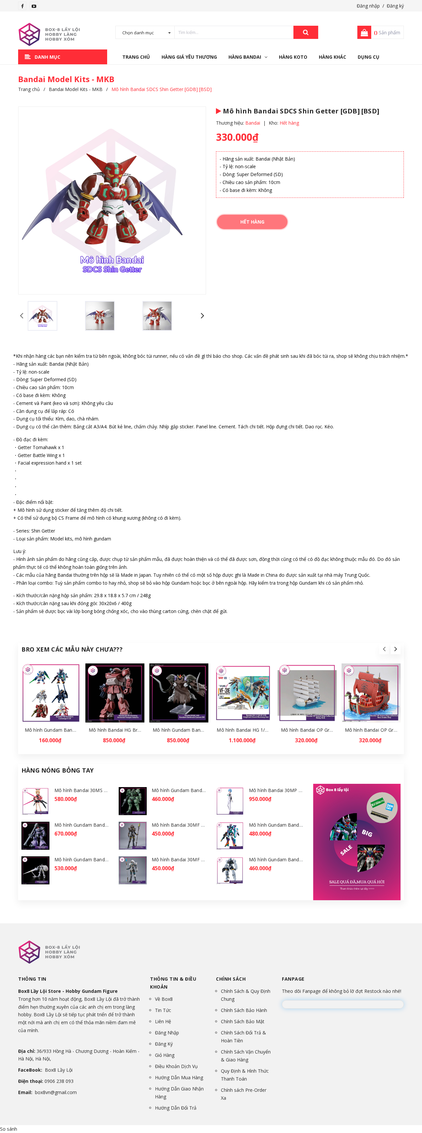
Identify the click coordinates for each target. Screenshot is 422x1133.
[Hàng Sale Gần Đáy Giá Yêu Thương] (357, 842)
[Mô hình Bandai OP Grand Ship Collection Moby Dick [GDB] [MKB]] (307, 692)
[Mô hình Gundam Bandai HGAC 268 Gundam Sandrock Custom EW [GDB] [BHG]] (178, 692)
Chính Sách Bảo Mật (242, 1021)
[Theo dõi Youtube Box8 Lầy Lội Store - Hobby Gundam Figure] (34, 6)
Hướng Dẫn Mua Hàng (179, 1077)
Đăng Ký (164, 1044)
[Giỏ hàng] (362, 32)
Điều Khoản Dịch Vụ (176, 1066)
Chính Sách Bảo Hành (244, 1010)
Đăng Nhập (167, 1032)
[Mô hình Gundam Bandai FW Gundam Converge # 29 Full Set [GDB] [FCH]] (50, 692)
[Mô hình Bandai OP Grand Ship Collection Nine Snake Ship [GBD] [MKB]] (371, 692)
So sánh (8, 1129)
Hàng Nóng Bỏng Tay (57, 770)
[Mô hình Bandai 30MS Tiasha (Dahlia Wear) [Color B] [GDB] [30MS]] (35, 801)
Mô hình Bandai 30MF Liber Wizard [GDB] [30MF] (205, 859)
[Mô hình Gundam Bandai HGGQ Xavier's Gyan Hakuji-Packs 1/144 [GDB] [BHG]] (35, 870)
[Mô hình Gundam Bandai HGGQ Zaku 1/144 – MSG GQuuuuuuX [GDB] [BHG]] (133, 801)
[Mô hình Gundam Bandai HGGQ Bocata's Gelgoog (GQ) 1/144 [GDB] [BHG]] (230, 870)
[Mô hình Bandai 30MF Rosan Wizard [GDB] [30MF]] (133, 836)
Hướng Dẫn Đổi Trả (175, 1108)
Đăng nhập (368, 6)
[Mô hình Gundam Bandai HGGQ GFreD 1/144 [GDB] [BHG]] (230, 836)
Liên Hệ (163, 1021)
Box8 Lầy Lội (59, 1070)
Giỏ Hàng (164, 1055)
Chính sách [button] (231, 979)
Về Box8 (164, 999)
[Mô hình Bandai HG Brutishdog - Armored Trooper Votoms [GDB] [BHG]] (114, 692)
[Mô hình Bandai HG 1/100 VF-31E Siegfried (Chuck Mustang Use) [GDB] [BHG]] (242, 692)
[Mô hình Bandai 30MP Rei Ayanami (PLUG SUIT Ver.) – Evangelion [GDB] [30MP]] (230, 801)
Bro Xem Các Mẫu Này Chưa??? (72, 649)
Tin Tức (163, 1010)
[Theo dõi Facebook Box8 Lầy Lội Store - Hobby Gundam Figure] (22, 6)
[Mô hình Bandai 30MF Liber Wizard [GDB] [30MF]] (133, 870)
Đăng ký (395, 6)
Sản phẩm (387, 32)
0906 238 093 (59, 1081)
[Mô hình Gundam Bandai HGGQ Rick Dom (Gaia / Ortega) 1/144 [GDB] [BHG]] (35, 836)
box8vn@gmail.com (56, 1092)
